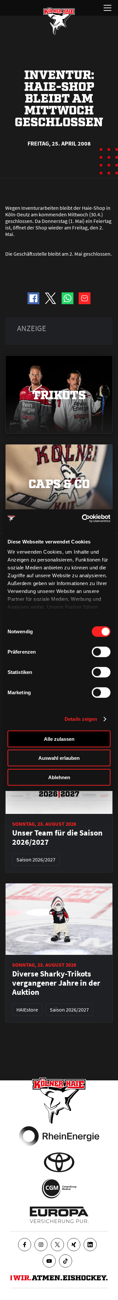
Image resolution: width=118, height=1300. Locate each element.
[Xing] (73, 1244)
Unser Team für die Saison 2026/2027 (57, 837)
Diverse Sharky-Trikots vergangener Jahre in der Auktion (56, 983)
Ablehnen (59, 777)
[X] (57, 1244)
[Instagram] (41, 1244)
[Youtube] (49, 1261)
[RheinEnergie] (59, 1136)
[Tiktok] (65, 1261)
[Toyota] (59, 1162)
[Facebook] (24, 1244)
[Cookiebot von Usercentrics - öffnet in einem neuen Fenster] (83, 518)
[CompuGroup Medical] (59, 1188)
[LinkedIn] (90, 1244)
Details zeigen (81, 719)
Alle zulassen (59, 738)
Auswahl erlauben (59, 758)
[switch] (101, 651)
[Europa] (59, 1215)
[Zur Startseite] (59, 21)
